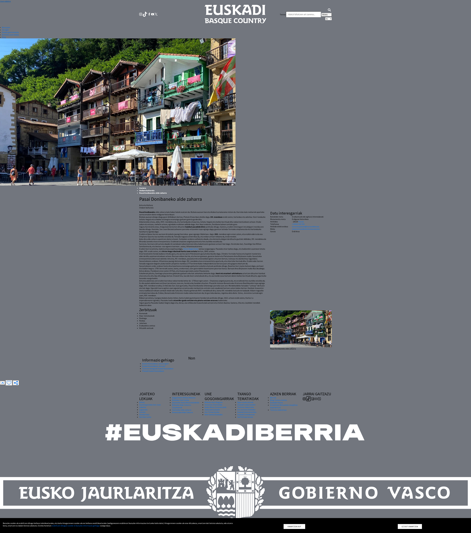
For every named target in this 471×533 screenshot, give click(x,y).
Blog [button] (4, 37)
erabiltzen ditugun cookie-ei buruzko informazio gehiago (76, 525)
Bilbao (142, 402)
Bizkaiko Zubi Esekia (180, 400)
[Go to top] (2, 383)
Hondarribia (144, 414)
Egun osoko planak (245, 402)
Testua (283, 14)
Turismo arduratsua (278, 410)
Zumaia (142, 412)
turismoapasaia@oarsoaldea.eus (305, 226)
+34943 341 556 (298, 224)
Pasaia (301, 221)
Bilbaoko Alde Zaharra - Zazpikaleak (182, 406)
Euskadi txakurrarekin (246, 404)
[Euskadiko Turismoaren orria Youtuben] (153, 14)
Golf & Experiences (245, 417)
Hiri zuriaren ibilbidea (246, 409)
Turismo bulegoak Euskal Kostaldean (157, 368)
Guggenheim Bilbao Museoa (183, 397)
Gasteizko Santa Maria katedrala (185, 402)
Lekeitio (142, 407)
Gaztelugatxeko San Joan (150, 404)
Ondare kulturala (146, 190)
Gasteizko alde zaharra (181, 410)
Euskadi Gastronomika (246, 412)
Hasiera (142, 188)
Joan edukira (5, 1)
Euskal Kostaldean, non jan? (154, 366)
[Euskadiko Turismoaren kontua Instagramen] (141, 14)
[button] (329, 9)
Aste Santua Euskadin (213, 414)
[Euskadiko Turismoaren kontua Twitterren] (156, 14)
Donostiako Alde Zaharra (182, 412)
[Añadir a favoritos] (9, 383)
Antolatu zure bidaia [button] (10, 34)
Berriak (273, 397)
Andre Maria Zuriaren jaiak (215, 407)
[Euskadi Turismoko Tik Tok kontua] (145, 14)
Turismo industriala (245, 407)
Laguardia (143, 409)
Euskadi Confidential (246, 414)
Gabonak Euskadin (212, 409)
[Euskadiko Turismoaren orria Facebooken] (149, 14)
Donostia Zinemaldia (213, 404)
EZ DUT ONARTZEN (410, 526)
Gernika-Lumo (145, 417)
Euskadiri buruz (276, 402)
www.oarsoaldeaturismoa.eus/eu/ (306, 229)
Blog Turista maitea (278, 400)
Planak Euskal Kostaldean (153, 371)
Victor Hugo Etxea (190, 249)
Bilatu (325, 14)
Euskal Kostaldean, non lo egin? (155, 363)
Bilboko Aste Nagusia (213, 402)
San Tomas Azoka (212, 412)
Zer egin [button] (5, 30)
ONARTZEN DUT (294, 526)
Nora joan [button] (6, 27)
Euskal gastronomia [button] (10, 32)
